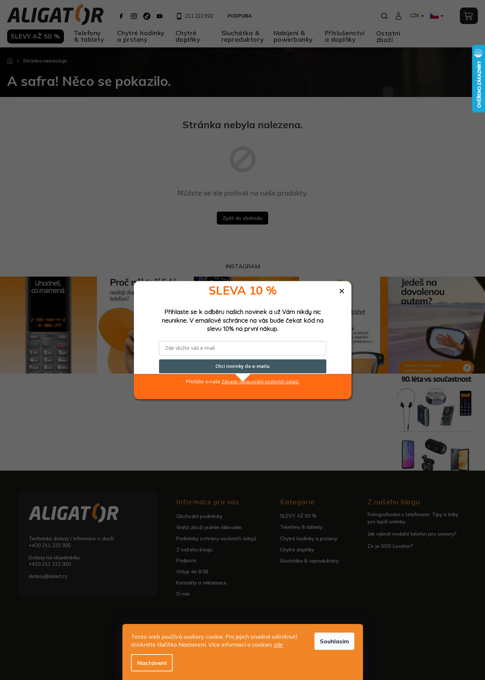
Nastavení (152, 662)
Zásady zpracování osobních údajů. (260, 381)
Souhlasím (334, 641)
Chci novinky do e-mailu (242, 366)
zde (278, 644)
